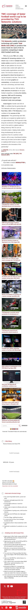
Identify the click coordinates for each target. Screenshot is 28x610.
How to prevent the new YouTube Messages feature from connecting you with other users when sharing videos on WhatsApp (16, 576)
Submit (20, 425)
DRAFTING (5, 149)
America (17, 7)
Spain (17, 5)
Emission (22, 149)
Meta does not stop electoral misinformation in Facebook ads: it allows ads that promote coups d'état (15, 550)
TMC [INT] (16, 153)
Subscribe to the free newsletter (10, 486)
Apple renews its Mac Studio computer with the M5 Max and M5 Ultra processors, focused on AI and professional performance (15, 538)
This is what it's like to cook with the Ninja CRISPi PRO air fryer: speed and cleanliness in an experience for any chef (15, 563)
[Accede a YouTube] (10, 607)
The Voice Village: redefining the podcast (13, 517)
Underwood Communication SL (9, 603)
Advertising (17, 596)
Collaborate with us (7, 598)
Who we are (11, 596)
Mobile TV (3, 151)
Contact (23, 598)
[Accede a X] (2, 607)
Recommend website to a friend (9, 484)
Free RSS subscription (7, 480)
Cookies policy (5, 596)
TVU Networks (6, 41)
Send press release (16, 598)
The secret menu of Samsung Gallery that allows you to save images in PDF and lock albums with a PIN (15, 555)
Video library (8, 441)
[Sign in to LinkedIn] (6, 607)
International (19, 8)
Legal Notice (23, 596)
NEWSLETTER (20, 162)
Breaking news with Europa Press (14, 533)
